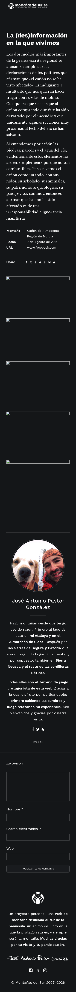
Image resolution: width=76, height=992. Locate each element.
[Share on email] (54, 262)
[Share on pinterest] (40, 262)
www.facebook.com (41, 247)
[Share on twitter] (31, 262)
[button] (68, 6)
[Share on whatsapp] (45, 262)
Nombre (15, 809)
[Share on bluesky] (49, 262)
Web (10, 848)
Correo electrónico (23, 829)
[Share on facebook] (26, 262)
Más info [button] (38, 742)
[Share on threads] (35, 262)
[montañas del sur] (27, 6)
